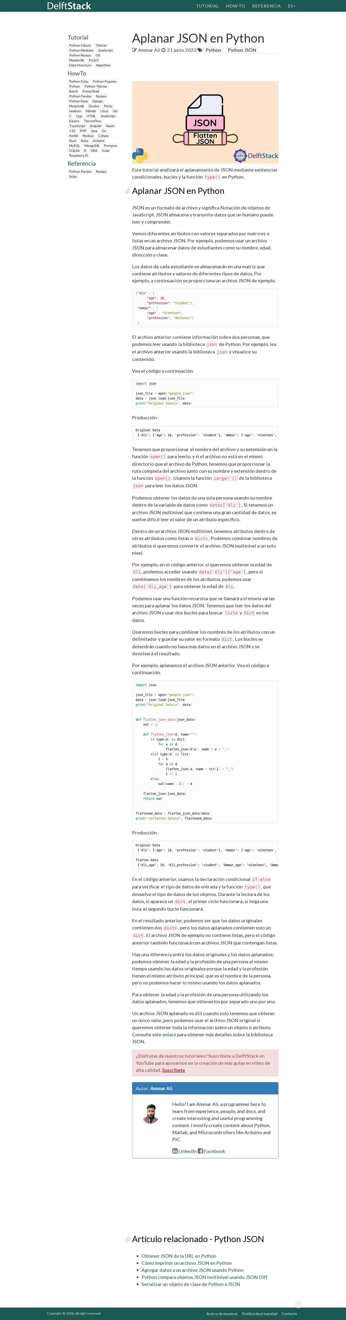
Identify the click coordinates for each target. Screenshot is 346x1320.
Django (98, 101)
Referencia (266, 5)
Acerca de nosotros (222, 1313)
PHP (83, 131)
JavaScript (105, 50)
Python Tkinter (95, 86)
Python (74, 86)
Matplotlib (76, 60)
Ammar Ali (149, 50)
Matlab (91, 111)
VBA (94, 150)
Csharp (103, 136)
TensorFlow (92, 121)
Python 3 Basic (80, 45)
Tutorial (207, 5)
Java (94, 131)
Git (98, 55)
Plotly (108, 106)
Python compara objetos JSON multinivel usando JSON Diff (204, 1277)
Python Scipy (79, 81)
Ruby (84, 141)
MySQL (74, 146)
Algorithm (103, 65)
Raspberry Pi (78, 155)
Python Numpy (80, 55)
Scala (105, 150)
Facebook (214, 1151)
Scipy (73, 176)
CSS (72, 131)
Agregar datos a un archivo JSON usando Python (192, 1270)
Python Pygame (104, 81)
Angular (95, 126)
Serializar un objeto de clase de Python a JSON (190, 1284)
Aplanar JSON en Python (178, 190)
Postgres (110, 146)
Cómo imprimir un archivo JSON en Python (186, 1263)
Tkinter (101, 45)
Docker (94, 106)
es (290, 5)
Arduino (99, 141)
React (110, 126)
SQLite (74, 150)
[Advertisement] (94, 252)
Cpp (79, 116)
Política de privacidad (259, 1313)
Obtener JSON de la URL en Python (178, 1256)
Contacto (289, 1313)
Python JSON (242, 50)
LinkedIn (187, 1151)
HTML (91, 116)
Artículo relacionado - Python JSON (198, 1239)
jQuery (74, 121)
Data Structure (80, 65)
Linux (104, 111)
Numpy (101, 96)
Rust (72, 141)
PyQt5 (94, 60)
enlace (169, 1034)
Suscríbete (173, 1070)
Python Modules (81, 50)
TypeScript (77, 126)
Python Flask (78, 101)
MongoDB (91, 146)
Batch (73, 91)
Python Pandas (80, 96)
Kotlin (73, 136)
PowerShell (90, 91)
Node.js (88, 136)
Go (104, 131)
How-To (235, 5)
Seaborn (75, 111)
